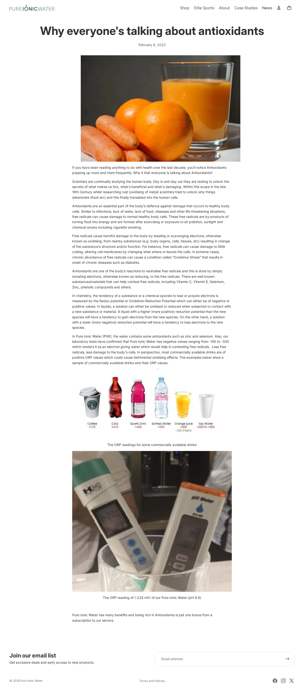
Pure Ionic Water (31, 680)
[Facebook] (275, 681)
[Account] (279, 8)
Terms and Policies (152, 681)
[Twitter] (291, 681)
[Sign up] (287, 659)
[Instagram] (283, 681)
